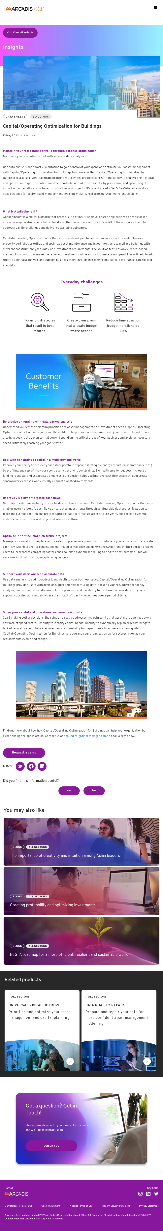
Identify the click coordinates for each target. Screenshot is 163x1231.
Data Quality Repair (95, 992)
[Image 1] (81, 381)
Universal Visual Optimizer (23, 992)
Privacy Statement (148, 1206)
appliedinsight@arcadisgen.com (85, 736)
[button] (20, 766)
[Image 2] (81, 687)
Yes (69, 790)
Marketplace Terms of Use (18, 1206)
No (94, 790)
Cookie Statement (50, 1206)
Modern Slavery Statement (116, 1206)
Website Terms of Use (81, 1206)
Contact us (51, 1146)
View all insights (23, 32)
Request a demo (24, 752)
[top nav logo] (25, 10)
